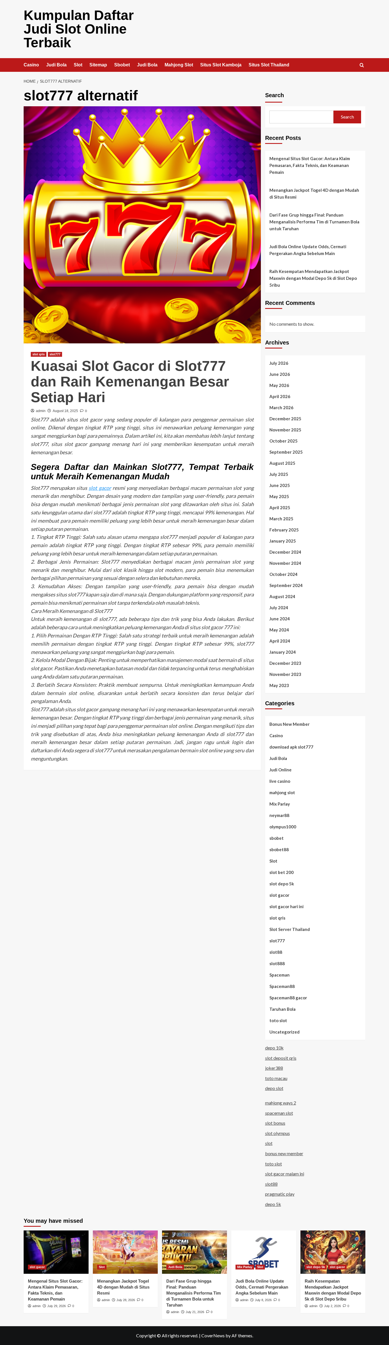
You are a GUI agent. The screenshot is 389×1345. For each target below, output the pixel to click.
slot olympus (277, 1133)
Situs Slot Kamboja (220, 64)
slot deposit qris (280, 1058)
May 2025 (279, 496)
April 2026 (279, 396)
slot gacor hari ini (286, 906)
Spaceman (279, 974)
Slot (78, 64)
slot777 (55, 354)
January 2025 (282, 540)
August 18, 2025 (65, 411)
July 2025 (278, 474)
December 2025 (285, 418)
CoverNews (213, 1335)
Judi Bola (56, 64)
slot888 (277, 963)
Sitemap (98, 64)
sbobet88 (279, 849)
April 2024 (279, 640)
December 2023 (285, 663)
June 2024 (279, 618)
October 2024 (283, 574)
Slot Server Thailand (289, 929)
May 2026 (279, 385)
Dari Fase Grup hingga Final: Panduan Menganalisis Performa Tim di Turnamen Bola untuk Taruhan (314, 221)
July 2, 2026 (332, 1306)
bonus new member (284, 1153)
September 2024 (286, 585)
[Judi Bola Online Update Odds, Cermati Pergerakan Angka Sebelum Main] (263, 1252)
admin (41, 411)
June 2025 (279, 485)
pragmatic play (279, 1194)
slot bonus (275, 1123)
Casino (31, 64)
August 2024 (282, 596)
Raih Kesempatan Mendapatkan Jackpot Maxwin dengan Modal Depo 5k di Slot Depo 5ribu (313, 278)
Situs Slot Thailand (269, 64)
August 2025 (282, 463)
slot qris (38, 354)
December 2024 (285, 552)
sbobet (276, 838)
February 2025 (284, 529)
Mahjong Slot (179, 64)
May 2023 (279, 685)
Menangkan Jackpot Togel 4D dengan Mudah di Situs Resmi (314, 193)
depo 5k (273, 1204)
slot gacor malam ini (284, 1173)
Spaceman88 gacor (288, 997)
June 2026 (279, 374)
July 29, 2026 (56, 1306)
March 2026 (281, 407)
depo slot (274, 1088)
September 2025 (286, 452)
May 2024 (279, 629)
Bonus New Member (289, 724)
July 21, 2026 (195, 1312)
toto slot (278, 1020)
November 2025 (285, 429)
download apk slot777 (291, 746)
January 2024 (282, 652)
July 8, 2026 (263, 1300)
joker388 (274, 1068)
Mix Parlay (279, 803)
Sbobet (122, 64)
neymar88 (279, 815)
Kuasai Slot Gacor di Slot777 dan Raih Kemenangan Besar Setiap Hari (130, 381)
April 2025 (279, 507)
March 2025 (281, 518)
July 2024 (278, 607)
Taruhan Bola (282, 1009)
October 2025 (283, 440)
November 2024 (285, 563)
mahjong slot (282, 792)
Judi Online (280, 769)
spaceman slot (279, 1113)
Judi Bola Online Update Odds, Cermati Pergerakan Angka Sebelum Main (307, 250)
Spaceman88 (282, 986)
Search (274, 95)
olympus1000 (282, 826)
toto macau (276, 1078)
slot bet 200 (281, 872)
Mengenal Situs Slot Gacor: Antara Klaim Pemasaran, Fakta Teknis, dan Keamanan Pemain (309, 165)
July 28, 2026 (125, 1300)
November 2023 (285, 674)
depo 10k (274, 1047)
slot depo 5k (281, 883)
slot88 (275, 952)
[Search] (361, 65)
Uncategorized (284, 1031)
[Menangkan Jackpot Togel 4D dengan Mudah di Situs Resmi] (125, 1252)
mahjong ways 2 (280, 1102)
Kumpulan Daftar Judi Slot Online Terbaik (79, 29)
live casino (279, 781)
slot (269, 1143)
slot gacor (100, 488)
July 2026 (278, 363)
